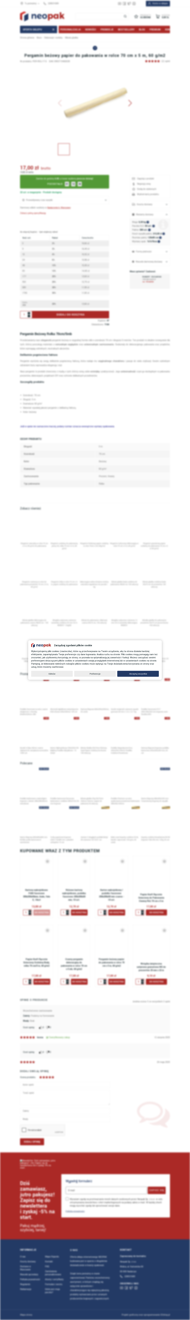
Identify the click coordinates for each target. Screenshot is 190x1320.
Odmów (52, 673)
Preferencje (95, 673)
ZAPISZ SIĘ (156, 1190)
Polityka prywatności (75, 1211)
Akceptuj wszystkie (138, 673)
